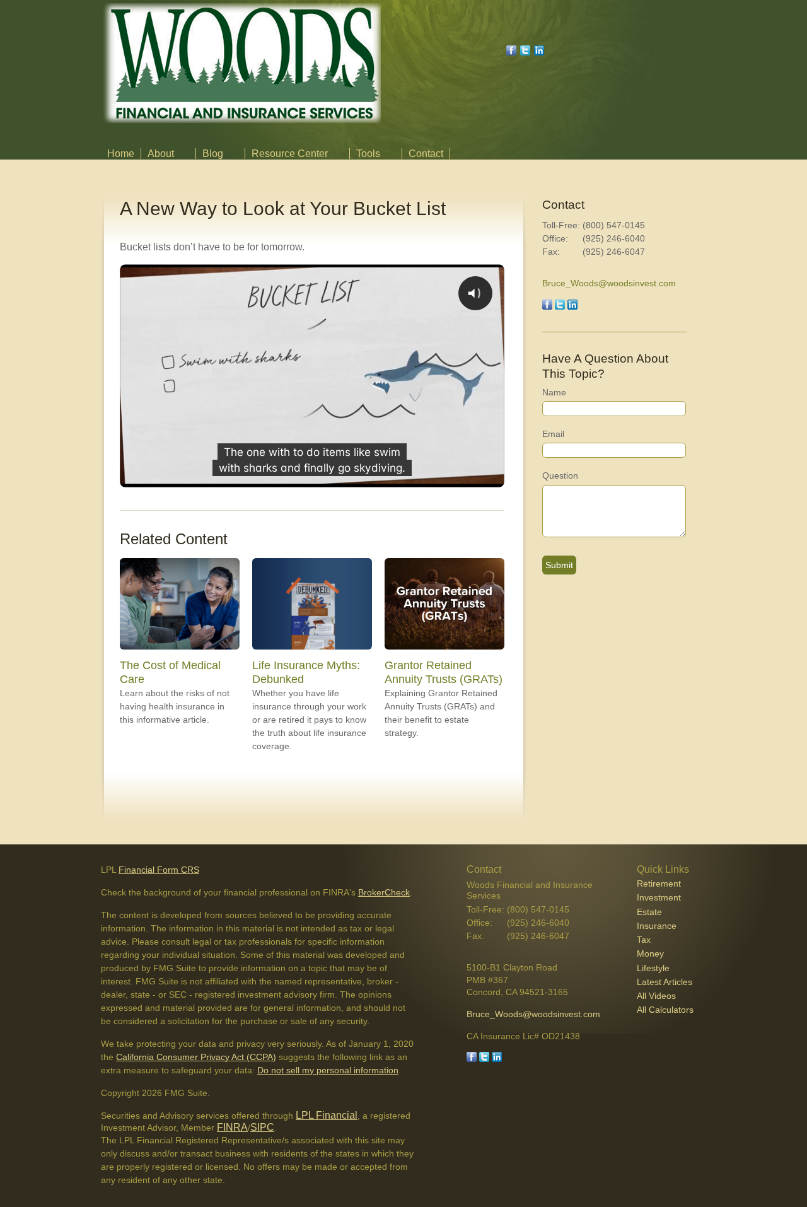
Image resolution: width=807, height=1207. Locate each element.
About (161, 153)
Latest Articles (664, 982)
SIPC (262, 1127)
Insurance (656, 926)
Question (560, 475)
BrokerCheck (384, 892)
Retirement (659, 883)
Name (554, 392)
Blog (212, 153)
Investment (659, 897)
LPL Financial (326, 1115)
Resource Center (290, 153)
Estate (649, 912)
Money (650, 953)
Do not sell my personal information (327, 1070)
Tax (644, 940)
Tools (368, 153)
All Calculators (665, 1010)
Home (120, 153)
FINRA (232, 1127)
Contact (426, 153)
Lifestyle (653, 968)
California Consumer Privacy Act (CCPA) (196, 1057)
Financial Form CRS (159, 870)
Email (553, 434)
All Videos (656, 996)
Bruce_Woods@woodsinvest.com (609, 283)
